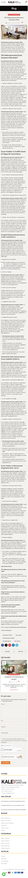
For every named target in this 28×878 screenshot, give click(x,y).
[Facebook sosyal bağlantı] (2, 645)
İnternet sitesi (4, 732)
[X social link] (6, 645)
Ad (2, 720)
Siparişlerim (4, 858)
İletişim (3, 830)
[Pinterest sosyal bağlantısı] (9, 645)
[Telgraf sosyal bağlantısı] (16, 645)
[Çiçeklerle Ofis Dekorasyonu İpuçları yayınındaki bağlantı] (14, 667)
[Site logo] (14, 2)
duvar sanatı (18, 635)
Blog (10, 14)
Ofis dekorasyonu (7, 641)
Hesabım (3, 856)
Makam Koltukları (5, 845)
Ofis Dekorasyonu (15, 14)
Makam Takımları (5, 838)
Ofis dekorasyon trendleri (8, 638)
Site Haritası (4, 863)
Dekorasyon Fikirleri (7, 635)
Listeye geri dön (14, 651)
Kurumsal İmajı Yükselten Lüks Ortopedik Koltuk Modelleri (13, 809)
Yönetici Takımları (5, 843)
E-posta (3, 726)
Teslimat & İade (5, 828)
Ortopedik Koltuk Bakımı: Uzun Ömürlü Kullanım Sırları (12, 805)
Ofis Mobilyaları (5, 861)
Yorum (3, 704)
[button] (6, 745)
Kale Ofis (9, 22)
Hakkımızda (4, 825)
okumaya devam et (14, 689)
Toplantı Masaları (5, 840)
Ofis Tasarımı (17, 641)
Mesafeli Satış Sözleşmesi (7, 823)
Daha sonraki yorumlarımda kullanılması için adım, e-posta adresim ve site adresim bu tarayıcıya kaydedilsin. (14, 740)
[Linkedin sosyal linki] (13, 645)
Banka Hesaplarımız (6, 818)
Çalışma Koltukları (5, 848)
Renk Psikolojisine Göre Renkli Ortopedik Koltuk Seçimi (13, 801)
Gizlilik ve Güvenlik (5, 820)
